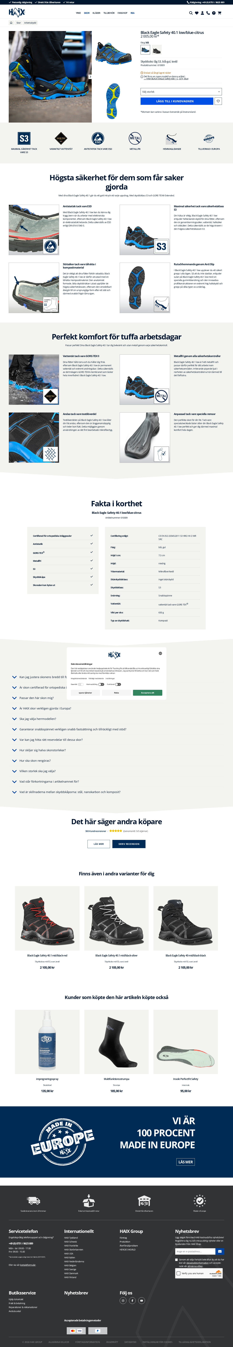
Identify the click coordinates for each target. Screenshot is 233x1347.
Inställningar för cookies (157, 1342)
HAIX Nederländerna (74, 1261)
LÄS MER (185, 1161)
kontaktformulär (28, 1264)
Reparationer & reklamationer (23, 1307)
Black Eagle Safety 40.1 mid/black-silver (116, 955)
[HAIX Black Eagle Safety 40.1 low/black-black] (156, 49)
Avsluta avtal (15, 1311)
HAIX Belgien (70, 1265)
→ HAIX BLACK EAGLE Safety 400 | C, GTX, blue (166, 78)
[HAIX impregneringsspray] (47, 1042)
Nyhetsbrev (76, 1293)
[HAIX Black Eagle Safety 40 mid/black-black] (185, 918)
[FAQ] (214, 13)
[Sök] (191, 13)
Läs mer (99, 843)
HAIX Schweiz (70, 1241)
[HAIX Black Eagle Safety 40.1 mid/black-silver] (116, 918)
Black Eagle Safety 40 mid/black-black (186, 955)
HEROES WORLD (128, 1249)
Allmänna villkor (59, 1342)
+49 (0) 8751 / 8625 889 (21, 1243)
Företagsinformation (87, 1342)
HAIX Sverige (70, 1269)
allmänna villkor (195, 1266)
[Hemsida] (11, 23)
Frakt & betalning (17, 1303)
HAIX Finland (70, 1277)
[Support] (208, 13)
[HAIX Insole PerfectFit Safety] (185, 1042)
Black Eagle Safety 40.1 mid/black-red (47, 955)
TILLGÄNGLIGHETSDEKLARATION (195, 1342)
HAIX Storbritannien (73, 1249)
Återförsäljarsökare (129, 1245)
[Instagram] (123, 1300)
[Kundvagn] (220, 13)
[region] (49, 77)
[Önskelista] (197, 13)
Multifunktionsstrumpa (116, 1079)
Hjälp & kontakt (16, 1299)
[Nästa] (90, 77)
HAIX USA (68, 1253)
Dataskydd (130, 1342)
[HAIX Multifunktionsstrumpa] (116, 1042)
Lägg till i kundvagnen (175, 101)
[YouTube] (141, 1300)
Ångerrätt (112, 1342)
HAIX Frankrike (71, 1245)
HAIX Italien (69, 1257)
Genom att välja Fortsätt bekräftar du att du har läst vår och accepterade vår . (201, 1263)
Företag (123, 1237)
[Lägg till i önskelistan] (218, 101)
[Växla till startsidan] (17, 13)
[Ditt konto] (202, 13)
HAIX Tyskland (71, 1237)
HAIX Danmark (71, 1273)
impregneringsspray (47, 1079)
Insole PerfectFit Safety (185, 1079)
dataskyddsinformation (197, 1262)
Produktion (125, 1241)
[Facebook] (132, 1300)
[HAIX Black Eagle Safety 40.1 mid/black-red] (47, 918)
